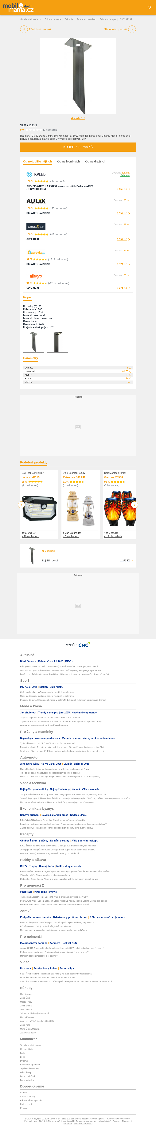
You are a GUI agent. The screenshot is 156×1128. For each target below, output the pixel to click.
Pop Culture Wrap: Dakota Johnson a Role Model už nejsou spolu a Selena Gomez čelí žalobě (63, 901)
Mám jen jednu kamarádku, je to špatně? (38, 956)
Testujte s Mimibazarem (31, 1045)
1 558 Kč (122, 189)
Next (134, 504)
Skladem (125, 175)
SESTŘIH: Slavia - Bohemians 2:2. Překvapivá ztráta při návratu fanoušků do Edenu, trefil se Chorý (66, 981)
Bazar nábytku (27, 1080)
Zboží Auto (25, 1025)
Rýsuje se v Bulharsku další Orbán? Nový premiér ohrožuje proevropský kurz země (59, 666)
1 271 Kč (122, 288)
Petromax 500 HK (74, 477)
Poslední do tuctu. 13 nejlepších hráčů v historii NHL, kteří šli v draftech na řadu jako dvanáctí (63, 700)
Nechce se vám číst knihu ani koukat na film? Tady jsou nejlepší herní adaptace (57, 802)
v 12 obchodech (113, 536)
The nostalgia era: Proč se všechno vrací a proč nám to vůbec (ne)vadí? (54, 897)
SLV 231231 (28, 125)
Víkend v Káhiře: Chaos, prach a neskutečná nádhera (45, 875)
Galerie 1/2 (78, 118)
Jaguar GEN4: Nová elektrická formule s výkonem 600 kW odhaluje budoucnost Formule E (62, 948)
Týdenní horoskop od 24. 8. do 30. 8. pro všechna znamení (47, 743)
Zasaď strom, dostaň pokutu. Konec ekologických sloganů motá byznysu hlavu (56, 828)
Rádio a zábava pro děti (31, 1100)
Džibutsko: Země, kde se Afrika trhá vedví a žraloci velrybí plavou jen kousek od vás (59, 879)
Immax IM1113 (31, 477)
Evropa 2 (24, 1108)
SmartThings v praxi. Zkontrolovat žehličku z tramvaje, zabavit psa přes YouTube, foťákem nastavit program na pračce (75, 798)
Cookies (116, 1121)
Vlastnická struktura (83, 1123)
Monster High (26, 1049)
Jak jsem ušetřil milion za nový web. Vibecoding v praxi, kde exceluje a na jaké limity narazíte (63, 794)
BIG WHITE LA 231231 (38, 213)
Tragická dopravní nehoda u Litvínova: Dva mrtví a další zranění (50, 717)
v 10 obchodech (30, 536)
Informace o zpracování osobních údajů (92, 1121)
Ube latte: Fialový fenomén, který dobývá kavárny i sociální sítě (49, 853)
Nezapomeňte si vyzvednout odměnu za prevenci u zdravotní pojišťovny (53, 930)
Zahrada (68, 19)
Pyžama (24, 1061)
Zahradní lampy (108, 19)
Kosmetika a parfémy (30, 1065)
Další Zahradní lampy (33, 473)
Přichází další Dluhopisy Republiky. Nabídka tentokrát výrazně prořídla (52, 820)
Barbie (23, 1053)
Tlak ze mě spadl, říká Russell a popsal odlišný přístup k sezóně (50, 773)
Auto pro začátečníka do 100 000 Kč (37, 1021)
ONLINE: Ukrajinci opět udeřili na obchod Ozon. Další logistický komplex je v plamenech (60, 670)
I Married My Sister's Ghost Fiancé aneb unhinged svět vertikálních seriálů (54, 905)
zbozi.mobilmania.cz (30, 19)
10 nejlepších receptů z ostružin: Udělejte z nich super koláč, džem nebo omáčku (57, 850)
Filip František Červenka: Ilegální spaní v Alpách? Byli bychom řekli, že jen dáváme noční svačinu (65, 871)
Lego (22, 1057)
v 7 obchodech (71, 536)
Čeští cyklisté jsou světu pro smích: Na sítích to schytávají (47, 692)
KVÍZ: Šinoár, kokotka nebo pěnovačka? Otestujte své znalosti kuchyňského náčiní (58, 846)
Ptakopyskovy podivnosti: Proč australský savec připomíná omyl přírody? (54, 952)
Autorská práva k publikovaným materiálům (110, 1119)
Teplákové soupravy (29, 1068)
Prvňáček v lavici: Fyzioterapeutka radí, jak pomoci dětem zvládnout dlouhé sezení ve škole (62, 747)
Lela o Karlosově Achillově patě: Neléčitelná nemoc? (44, 725)
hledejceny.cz (26, 994)
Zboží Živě (25, 998)
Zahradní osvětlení (86, 19)
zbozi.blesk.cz (26, 1009)
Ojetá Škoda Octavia (29, 1029)
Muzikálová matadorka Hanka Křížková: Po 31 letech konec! (48, 977)
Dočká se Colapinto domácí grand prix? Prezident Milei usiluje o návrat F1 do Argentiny (60, 776)
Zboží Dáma (26, 1006)
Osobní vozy (26, 1002)
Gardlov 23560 (113, 477)
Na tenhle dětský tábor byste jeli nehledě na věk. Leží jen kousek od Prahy (54, 769)
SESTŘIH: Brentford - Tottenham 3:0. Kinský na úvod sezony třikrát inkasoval (56, 974)
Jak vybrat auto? (28, 1033)
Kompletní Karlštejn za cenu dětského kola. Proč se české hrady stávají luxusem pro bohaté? (63, 824)
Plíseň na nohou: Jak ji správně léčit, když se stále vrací (46, 926)
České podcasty (27, 1096)
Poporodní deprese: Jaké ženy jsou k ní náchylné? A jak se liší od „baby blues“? (57, 922)
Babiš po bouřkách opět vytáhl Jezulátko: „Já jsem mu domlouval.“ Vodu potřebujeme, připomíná (64, 674)
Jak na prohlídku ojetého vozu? (34, 1013)
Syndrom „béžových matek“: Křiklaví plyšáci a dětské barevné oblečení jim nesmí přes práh (62, 751)
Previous (21, 504)
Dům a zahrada (53, 19)
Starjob (23, 1092)
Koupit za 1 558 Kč (78, 147)
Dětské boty (25, 1072)
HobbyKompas (27, 1017)
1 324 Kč (122, 264)
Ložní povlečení (27, 1076)
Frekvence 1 (26, 1104)
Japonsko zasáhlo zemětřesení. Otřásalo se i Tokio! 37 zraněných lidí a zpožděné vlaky (61, 721)
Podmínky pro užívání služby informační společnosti (48, 1121)
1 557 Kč (122, 213)
